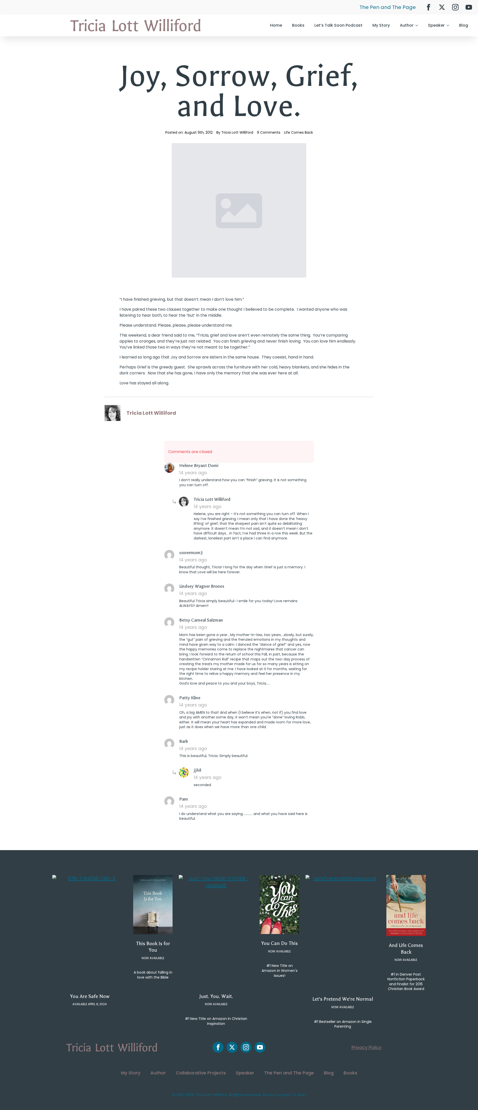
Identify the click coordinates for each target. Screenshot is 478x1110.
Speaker (436, 25)
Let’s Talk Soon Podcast (338, 25)
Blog (463, 25)
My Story (381, 25)
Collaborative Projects (201, 1073)
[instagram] (455, 7)
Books (298, 25)
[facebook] (428, 7)
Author (407, 25)
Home (276, 25)
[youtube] (469, 7)
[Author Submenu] (418, 25)
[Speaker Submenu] (449, 25)
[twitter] (442, 7)
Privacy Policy (366, 1047)
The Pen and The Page (387, 7)
